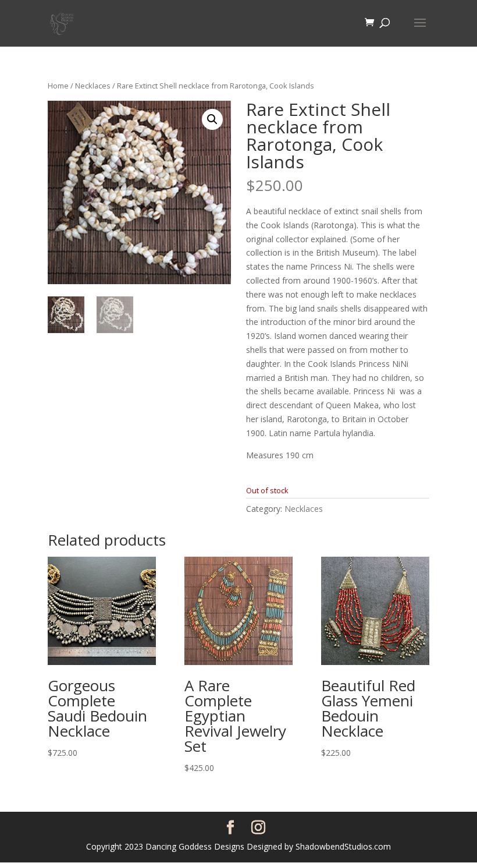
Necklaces (93, 85)
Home (58, 85)
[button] (212, 119)
